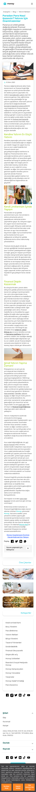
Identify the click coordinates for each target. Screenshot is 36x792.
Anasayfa (6, 12)
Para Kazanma (12, 685)
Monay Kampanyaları (14, 669)
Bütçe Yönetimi (12, 639)
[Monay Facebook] (7, 696)
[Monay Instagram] (11, 696)
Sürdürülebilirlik (11, 647)
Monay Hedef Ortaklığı (15, 681)
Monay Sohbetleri (13, 659)
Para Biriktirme (11, 631)
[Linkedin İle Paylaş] (20, 541)
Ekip (4, 718)
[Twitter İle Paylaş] (16, 541)
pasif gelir (22, 405)
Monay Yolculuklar (13, 673)
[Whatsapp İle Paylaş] (25, 541)
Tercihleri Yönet (6, 787)
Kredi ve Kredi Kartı (13, 623)
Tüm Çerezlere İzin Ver (29, 787)
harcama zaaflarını (13, 334)
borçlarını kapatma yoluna (14, 106)
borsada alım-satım (17, 95)
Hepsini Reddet (18, 787)
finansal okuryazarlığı (20, 119)
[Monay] (8, 4)
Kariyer (5, 726)
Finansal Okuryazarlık (14, 651)
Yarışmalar (10, 677)
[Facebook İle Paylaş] (12, 541)
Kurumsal (6, 722)
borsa (19, 418)
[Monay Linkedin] (20, 696)
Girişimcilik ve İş (12, 655)
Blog (14, 12)
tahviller (18, 393)
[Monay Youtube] (28, 696)
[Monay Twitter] (15, 696)
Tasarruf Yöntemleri (13, 643)
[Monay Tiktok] (24, 696)
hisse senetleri (9, 393)
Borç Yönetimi (11, 627)
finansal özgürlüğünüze (21, 407)
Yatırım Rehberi (24, 12)
